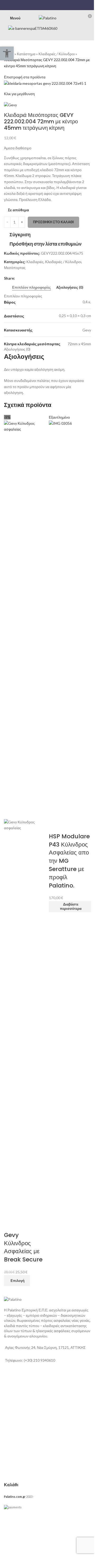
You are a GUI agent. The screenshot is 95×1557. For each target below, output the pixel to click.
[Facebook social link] (37, 5)
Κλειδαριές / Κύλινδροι (57, 54)
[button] (7, 53)
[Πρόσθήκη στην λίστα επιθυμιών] (24, 1224)
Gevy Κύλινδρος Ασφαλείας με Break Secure (23, 1247)
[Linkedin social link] (51, 5)
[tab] (31, 287)
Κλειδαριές (35, 261)
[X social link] (44, 5)
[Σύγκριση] (10, 1224)
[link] (39, 1390)
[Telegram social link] (57, 5)
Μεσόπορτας (15, 267)
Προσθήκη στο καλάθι (53, 222)
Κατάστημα (26, 54)
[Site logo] (47, 17)
